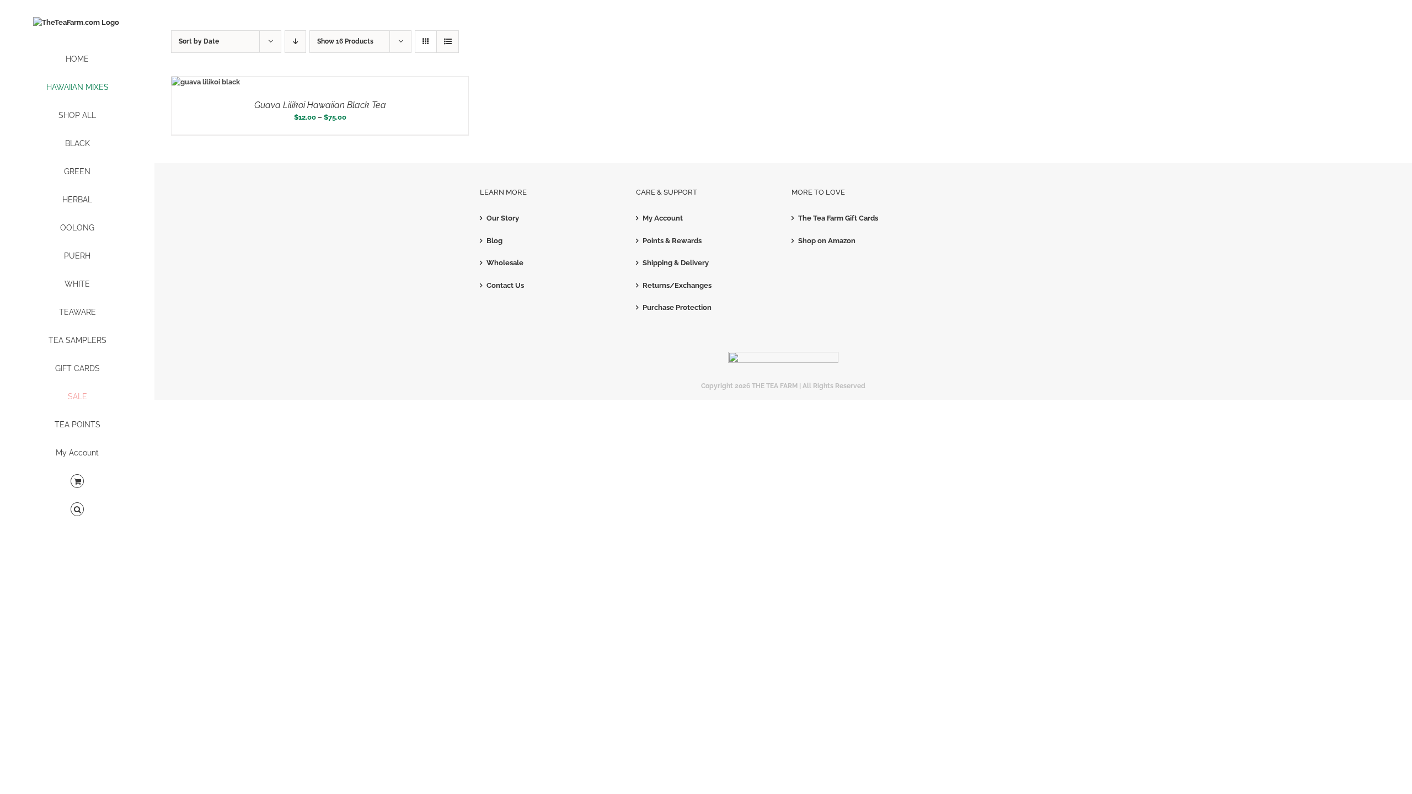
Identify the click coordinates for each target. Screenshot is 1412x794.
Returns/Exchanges (677, 285)
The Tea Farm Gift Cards (838, 218)
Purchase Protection (677, 307)
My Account (663, 218)
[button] (77, 510)
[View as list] (447, 41)
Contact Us (505, 285)
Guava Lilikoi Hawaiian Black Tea (320, 105)
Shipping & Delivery (676, 263)
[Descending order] (295, 41)
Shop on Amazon (826, 241)
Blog (494, 241)
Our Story (502, 218)
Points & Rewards (672, 241)
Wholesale (504, 263)
